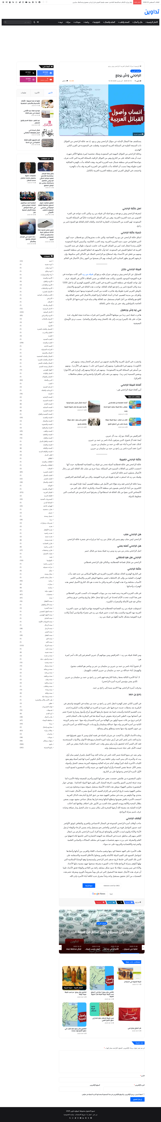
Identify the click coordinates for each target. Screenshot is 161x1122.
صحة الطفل (48, 635)
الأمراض (49, 298)
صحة (50, 598)
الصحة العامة (48, 404)
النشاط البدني (48, 502)
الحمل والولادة (47, 373)
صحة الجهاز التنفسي (45, 611)
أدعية (50, 261)
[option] (102, 932)
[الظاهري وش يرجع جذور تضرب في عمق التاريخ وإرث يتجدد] (74, 1014)
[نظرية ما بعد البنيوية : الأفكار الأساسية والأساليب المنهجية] (48, 104)
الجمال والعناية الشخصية (44, 356)
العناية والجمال (109, 22)
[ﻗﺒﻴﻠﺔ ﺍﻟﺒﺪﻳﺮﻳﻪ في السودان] (129, 973)
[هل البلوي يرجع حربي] (129, 1014)
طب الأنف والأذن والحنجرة (43, 700)
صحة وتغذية (48, 662)
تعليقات (23, 93)
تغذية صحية (48, 536)
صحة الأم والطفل (46, 605)
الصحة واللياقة (47, 448)
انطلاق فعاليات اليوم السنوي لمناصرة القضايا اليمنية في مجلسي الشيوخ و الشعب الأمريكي (46, 208)
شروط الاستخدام (80, 1114)
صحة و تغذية (48, 656)
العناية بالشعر (48, 479)
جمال (50, 570)
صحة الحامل (48, 618)
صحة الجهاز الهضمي (46, 615)
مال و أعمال (138, 22)
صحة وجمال (48, 666)
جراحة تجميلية (47, 567)
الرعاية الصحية (47, 387)
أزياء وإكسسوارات (46, 274)
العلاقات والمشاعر (46, 465)
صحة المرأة (48, 645)
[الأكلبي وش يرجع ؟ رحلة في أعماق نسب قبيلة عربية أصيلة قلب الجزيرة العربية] (102, 978)
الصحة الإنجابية (47, 397)
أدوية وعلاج (48, 271)
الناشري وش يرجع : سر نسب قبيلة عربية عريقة (75, 993)
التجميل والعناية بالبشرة (44, 329)
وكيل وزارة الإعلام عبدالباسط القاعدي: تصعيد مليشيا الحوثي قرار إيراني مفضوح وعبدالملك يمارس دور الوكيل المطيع (46, 179)
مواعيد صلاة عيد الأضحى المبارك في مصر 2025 (32, 112)
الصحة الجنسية (47, 400)
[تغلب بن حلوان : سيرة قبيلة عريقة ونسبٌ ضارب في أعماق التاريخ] (135, 422)
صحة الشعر (48, 632)
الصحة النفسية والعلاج (45, 414)
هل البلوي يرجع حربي (134, 1028)
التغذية (50, 336)
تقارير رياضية (48, 547)
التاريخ (50, 326)
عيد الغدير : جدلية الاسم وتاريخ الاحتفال (30, 121)
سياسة (50, 587)
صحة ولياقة (48, 693)
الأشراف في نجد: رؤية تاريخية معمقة (102, 932)
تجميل (50, 513)
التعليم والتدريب (47, 332)
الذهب (50, 383)
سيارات (50, 584)
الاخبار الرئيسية (152, 22)
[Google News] (99, 893)
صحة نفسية (48, 652)
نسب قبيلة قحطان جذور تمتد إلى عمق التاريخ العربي (103, 1019)
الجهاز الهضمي (47, 370)
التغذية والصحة (47, 343)
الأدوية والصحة (47, 278)
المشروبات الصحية (46, 499)
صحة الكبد (49, 642)
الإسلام (50, 302)
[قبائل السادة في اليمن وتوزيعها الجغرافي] (48, 133)
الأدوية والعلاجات (47, 285)
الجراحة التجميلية (46, 349)
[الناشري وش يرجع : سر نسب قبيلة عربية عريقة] (74, 978)
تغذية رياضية (48, 533)
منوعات (77, 22)
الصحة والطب (124, 22)
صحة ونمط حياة (47, 696)
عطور (50, 703)
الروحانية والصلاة (47, 390)
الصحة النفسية (47, 411)
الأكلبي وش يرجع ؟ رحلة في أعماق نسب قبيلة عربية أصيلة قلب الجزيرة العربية (102, 994)
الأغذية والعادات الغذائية (44, 295)
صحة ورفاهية (48, 676)
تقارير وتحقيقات (47, 550)
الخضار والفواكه (47, 377)
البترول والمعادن (47, 319)
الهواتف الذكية (47, 506)
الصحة (50, 394)
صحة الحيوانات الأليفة (45, 622)
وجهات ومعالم (47, 741)
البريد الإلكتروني (139, 1085)
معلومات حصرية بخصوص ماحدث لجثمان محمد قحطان (28, 178)
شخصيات (49, 594)
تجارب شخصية (47, 509)
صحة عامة (49, 649)
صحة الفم (49, 639)
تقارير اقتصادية (47, 543)
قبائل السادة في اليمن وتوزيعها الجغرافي (32, 131)
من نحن (95, 1114)
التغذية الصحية (47, 339)
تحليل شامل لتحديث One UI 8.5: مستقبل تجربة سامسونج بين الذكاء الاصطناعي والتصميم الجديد (46, 235)
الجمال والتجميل (47, 353)
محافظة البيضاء (47, 720)
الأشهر (50, 93)
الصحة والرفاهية (47, 428)
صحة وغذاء (48, 690)
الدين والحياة (48, 380)
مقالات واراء (48, 730)
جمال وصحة (48, 574)
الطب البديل (48, 455)
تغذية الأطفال (48, 530)
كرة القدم (49, 713)
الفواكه (50, 485)
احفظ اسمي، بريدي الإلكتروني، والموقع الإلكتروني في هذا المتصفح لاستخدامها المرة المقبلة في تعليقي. (112, 1094)
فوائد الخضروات (47, 707)
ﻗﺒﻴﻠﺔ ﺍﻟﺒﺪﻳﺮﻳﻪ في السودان (132, 981)
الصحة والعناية (47, 445)
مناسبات (49, 734)
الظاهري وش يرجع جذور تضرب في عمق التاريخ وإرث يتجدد (75, 1029)
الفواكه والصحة (47, 489)
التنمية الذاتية (48, 346)
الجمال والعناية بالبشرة (45, 360)
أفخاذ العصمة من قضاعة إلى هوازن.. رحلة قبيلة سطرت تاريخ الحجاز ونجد (115, 407)
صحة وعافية (48, 683)
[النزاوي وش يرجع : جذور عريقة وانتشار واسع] (94, 422)
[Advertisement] (80, 43)
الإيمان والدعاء (47, 305)
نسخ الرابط (88, 885)
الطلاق (50, 458)
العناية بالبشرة (47, 472)
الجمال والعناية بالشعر (45, 363)
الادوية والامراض (47, 315)
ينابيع (50, 744)
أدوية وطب (48, 268)
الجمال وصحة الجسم (45, 366)
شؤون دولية (48, 591)
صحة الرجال (48, 625)
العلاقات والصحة (47, 462)
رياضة (87, 22)
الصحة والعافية (47, 434)
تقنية (50, 557)
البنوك (50, 322)
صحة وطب (48, 679)
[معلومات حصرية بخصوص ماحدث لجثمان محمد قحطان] (28, 167)
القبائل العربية (125, 66)
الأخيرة (37, 93)
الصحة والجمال (47, 421)
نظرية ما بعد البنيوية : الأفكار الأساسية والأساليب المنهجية (30, 102)
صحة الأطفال (48, 601)
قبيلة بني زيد (87, 274)
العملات (50, 468)
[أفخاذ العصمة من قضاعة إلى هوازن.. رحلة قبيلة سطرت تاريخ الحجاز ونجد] (135, 404)
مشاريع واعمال (47, 727)
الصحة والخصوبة (47, 424)
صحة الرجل (48, 628)
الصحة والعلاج (48, 438)
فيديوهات (49, 710)
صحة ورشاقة (48, 669)
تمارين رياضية (47, 564)
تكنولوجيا (97, 22)
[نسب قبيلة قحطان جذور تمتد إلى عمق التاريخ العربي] (102, 1009)
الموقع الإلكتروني (95, 1085)
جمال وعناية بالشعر (46, 577)
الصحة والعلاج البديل (45, 441)
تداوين (138, 81)
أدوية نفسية (48, 264)
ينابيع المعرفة (48, 747)
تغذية (50, 526)
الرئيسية (137, 66)
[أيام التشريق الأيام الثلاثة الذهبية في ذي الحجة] (48, 143)
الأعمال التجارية (47, 291)
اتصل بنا (89, 1114)
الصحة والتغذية (47, 417)
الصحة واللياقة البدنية (45, 451)
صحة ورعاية (48, 673)
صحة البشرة (48, 608)
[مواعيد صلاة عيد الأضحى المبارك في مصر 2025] (48, 114)
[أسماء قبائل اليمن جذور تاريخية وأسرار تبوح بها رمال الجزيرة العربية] (94, 406)
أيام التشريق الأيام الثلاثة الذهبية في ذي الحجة (32, 141)
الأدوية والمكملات (46, 288)
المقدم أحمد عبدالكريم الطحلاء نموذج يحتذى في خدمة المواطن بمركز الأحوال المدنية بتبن (28, 208)
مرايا (68, 22)
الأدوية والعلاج (48, 281)
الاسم (142, 1076)
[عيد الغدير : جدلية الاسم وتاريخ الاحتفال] (48, 123)
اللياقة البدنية (48, 496)
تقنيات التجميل (47, 553)
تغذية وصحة (48, 540)
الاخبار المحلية (47, 312)
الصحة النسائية (47, 407)
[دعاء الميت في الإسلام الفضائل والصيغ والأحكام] (28, 227)
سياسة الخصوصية (69, 1114)
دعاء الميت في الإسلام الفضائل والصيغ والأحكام (28, 239)
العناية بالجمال (47, 475)
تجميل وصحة (48, 516)
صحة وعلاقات (48, 686)
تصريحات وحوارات (46, 523)
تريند (61, 22)
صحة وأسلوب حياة (46, 659)
